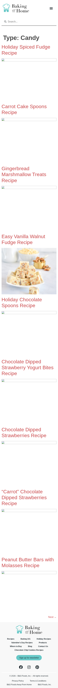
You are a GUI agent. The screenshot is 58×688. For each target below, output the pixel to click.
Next (52, 617)
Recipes (10, 639)
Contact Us (43, 646)
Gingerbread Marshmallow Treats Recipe (24, 174)
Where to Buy (16, 646)
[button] (51, 8)
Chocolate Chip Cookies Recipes (29, 650)
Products (43, 643)
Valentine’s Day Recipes (22, 643)
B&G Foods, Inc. (44, 685)
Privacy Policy (18, 681)
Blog (30, 646)
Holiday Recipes (44, 639)
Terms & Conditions (38, 681)
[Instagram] (29, 667)
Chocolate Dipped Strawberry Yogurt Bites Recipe (28, 367)
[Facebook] (21, 667)
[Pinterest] (37, 667)
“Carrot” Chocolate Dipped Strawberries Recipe (24, 497)
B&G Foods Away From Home (19, 685)
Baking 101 (25, 639)
